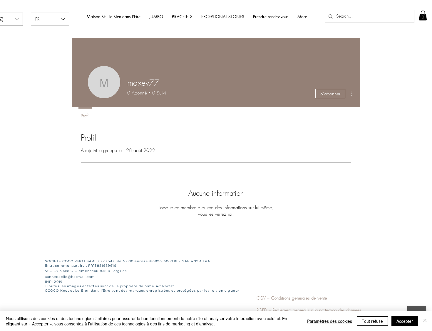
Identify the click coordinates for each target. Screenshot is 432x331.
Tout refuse (372, 321)
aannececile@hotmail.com (70, 277)
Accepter (404, 321)
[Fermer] (424, 321)
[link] (423, 15)
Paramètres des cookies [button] (329, 321)
